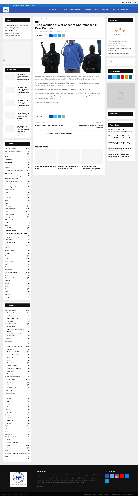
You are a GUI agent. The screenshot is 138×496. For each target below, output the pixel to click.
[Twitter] (112, 476)
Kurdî (122, 2)
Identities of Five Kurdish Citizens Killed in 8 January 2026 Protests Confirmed (23, 129)
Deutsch (128, 2)
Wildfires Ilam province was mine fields (49, 125)
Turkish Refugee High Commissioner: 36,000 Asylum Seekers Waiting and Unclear (91, 168)
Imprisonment (75, 10)
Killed (6, 200)
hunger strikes (9, 189)
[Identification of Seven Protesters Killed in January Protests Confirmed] (10, 77)
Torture (7, 286)
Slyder (7, 258)
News (37, 21)
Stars (6, 267)
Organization (15, 5)
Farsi (134, 2)
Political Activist (9, 228)
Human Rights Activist (11, 184)
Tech (6, 275)
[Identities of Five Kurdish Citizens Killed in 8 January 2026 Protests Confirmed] (10, 128)
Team (33, 5)
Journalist (8, 197)
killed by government (11, 206)
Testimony (8, 283)
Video (7, 291)
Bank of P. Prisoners (121, 10)
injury (6, 195)
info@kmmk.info (49, 486)
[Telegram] (107, 481)
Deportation (8, 162)
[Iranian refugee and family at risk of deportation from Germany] (10, 115)
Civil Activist (8, 159)
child (6, 156)
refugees (7, 247)
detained (7, 165)
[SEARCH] (131, 62)
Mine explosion (9, 214)
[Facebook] (107, 476)
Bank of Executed (102, 10)
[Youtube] (122, 476)
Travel (7, 289)
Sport (6, 264)
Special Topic (9, 261)
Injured (7, 192)
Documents (8, 173)
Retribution (8, 256)
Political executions (10, 230)
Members (28, 5)
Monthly (7, 217)
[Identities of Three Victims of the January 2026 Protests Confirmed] (10, 103)
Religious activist (10, 250)
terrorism (8, 280)
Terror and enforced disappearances (16, 278)
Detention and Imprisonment (13, 170)
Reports (87, 10)
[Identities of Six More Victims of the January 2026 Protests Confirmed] (10, 90)
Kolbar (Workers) (10, 208)
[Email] (127, 476)
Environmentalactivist (11, 178)
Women (7, 294)
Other (7, 222)
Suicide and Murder (11, 272)
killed (6, 203)
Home (65, 10)
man (6, 211)
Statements (8, 269)
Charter (22, 5)
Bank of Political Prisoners (13, 151)
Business (8, 154)
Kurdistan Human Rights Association (46, 31)
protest (7, 245)
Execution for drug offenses (13, 181)
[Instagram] (117, 476)
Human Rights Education (12, 187)
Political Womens (10, 242)
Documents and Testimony (13, 176)
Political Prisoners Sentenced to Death (16, 233)
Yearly (7, 297)
